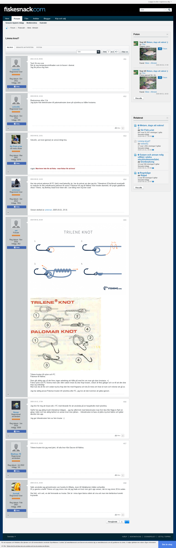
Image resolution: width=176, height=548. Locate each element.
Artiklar (36, 18)
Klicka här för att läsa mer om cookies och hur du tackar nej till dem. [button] (28, 546)
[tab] (10, 47)
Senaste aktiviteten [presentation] (24, 47)
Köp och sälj (60, 18)
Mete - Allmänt (32, 28)
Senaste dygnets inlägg (15, 23)
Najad (144, 175)
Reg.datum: (14, 79)
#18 (124, 483)
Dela (18, 86)
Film (26, 18)
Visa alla (138, 98)
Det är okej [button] (167, 544)
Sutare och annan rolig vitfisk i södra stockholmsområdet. (151, 157)
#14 (124, 179)
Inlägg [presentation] (10, 47)
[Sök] (169, 10)
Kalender (43, 23)
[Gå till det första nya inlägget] (138, 125)
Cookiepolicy (149, 536)
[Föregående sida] (116, 51)
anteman (16, 190)
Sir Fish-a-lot (16, 146)
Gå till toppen (164, 536)
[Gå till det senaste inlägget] (153, 136)
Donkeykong (147, 162)
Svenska (10, 537)
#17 (124, 443)
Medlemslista (32, 23)
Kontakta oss (135, 536)
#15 (124, 220)
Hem (7, 18)
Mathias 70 (16, 454)
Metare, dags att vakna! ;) (157, 42)
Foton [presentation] (39, 47)
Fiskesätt (21, 28)
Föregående (112, 522)
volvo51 (16, 69)
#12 (124, 96)
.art (15, 230)
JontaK (16, 493)
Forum (17, 19)
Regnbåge (145, 173)
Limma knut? (144, 141)
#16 (124, 402)
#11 (125, 59)
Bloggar (47, 18)
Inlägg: (14, 83)
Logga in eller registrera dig (159, 2)
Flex (143, 44)
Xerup (16, 412)
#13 (124, 136)
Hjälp (124, 536)
